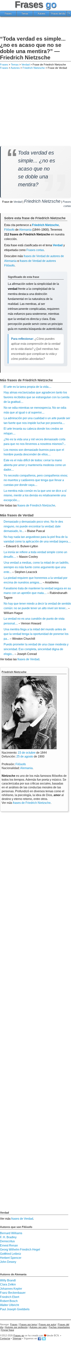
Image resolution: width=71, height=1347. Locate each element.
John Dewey (8, 1261)
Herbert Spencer (10, 1257)
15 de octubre (27, 752)
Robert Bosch (9, 1301)
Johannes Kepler (11, 1288)
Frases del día (58, 13)
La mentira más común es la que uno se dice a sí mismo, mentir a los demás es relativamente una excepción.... (35, 495)
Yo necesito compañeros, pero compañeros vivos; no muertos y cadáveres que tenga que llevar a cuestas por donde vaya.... (36, 480)
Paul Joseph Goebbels (14, 1309)
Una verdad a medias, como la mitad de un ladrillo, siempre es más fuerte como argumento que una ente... (36, 567)
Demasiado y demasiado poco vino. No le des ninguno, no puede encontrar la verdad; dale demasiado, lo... (33, 526)
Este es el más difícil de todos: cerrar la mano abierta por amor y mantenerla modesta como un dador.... (35, 465)
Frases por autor (47, 1324)
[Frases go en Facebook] (39, 1338)
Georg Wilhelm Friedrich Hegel (20, 1249)
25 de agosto (24, 756)
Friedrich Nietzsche (34, 67)
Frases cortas (35, 250)
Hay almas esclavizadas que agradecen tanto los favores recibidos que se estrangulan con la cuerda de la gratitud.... (36, 397)
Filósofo (9, 229)
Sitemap (17, 1338)
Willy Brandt (8, 1280)
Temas (24, 13)
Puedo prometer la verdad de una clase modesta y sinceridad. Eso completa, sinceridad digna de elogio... (36, 649)
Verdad (25, 64)
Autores (41, 13)
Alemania (25, 229)
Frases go (18, 1335)
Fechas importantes (59, 1327)
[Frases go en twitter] (44, 1338)
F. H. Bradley (8, 1237)
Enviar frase (7, 1330)
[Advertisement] (35, 26)
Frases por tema (28, 1324)
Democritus (7, 1241)
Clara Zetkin (8, 1284)
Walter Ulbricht (9, 1305)
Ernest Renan (9, 1245)
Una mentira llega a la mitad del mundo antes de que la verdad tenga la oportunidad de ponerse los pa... (36, 634)
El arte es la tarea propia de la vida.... (27, 386)
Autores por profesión (16, 1327)
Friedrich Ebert (9, 1296)
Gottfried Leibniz (10, 1253)
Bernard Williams (11, 1233)
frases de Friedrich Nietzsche (36, 505)
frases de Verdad (28, 659)
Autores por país (38, 1327)
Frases (8, 13)
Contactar (5, 1338)
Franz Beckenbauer (12, 1292)
